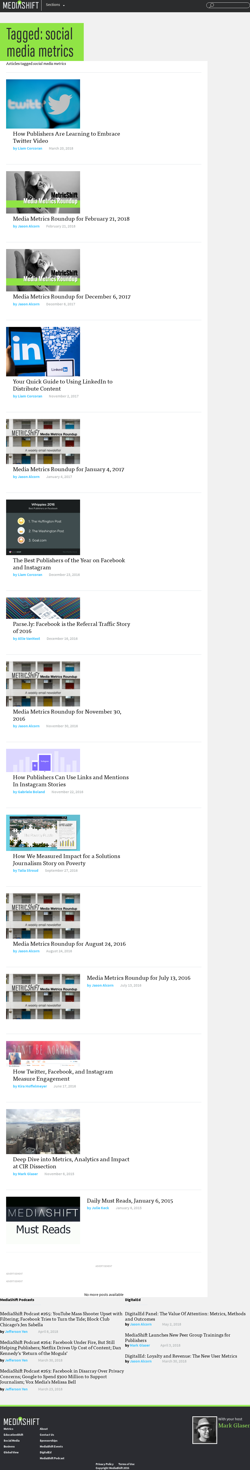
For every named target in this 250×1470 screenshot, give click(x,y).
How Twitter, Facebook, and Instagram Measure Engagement (63, 1074)
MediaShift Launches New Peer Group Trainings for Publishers (177, 1337)
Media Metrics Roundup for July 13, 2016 (138, 977)
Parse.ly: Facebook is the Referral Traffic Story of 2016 (71, 627)
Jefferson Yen (16, 1331)
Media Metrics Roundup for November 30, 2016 (67, 714)
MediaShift (21, 1420)
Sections (53, 4)
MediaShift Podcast (52, 1458)
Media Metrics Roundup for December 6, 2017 (72, 296)
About (44, 1429)
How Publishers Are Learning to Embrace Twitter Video (66, 136)
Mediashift (21, 4)
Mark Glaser (28, 1173)
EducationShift (13, 1435)
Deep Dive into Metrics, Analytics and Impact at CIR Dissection (71, 1162)
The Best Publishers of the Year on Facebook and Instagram (69, 563)
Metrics (8, 1429)
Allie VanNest (29, 638)
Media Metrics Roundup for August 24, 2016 (69, 943)
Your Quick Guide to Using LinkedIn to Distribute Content (63, 384)
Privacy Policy (105, 1464)
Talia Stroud (28, 870)
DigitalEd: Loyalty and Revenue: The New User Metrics (181, 1355)
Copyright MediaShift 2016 (112, 1468)
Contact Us (47, 1435)
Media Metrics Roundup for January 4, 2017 (68, 468)
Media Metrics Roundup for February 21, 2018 (71, 218)
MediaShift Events (51, 1446)
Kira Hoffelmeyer (32, 1086)
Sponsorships (48, 1441)
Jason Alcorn (29, 226)
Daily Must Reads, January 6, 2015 (130, 1200)
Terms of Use (126, 1464)
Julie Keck (100, 1207)
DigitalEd (46, 1452)
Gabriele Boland (31, 791)
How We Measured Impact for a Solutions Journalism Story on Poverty (66, 859)
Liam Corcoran (30, 148)
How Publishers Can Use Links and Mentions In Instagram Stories (71, 780)
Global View (11, 1452)
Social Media (12, 1441)
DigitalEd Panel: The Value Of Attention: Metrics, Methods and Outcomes (185, 1316)
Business (9, 1446)
